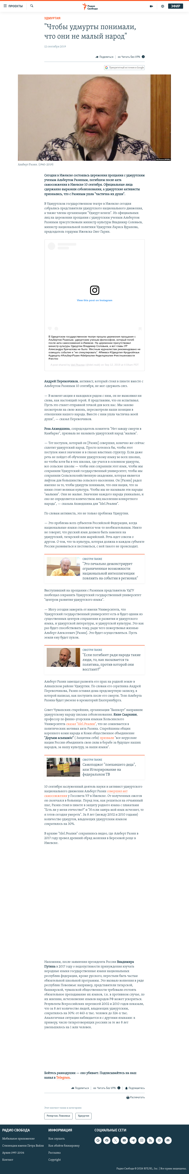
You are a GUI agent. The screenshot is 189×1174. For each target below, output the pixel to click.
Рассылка (54, 1152)
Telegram (63, 1078)
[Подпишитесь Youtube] (124, 1140)
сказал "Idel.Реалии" (81, 724)
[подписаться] (167, 1140)
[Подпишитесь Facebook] (106, 1140)
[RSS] (150, 1140)
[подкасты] (162, 6)
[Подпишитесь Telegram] (133, 1140)
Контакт (7, 1159)
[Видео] (151, 6)
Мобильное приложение (18, 1138)
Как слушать (56, 1138)
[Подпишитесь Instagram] (141, 1140)
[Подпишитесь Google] (98, 1140)
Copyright (54, 1159)
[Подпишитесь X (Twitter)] (115, 1140)
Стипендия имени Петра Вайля (23, 1145)
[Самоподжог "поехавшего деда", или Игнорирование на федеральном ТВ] (63, 767)
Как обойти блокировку (64, 1145)
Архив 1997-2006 (13, 1152)
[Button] (104, 57)
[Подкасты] (159, 1140)
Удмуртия (52, 18)
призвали (107, 738)
